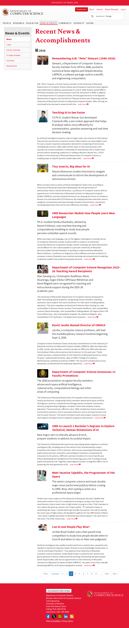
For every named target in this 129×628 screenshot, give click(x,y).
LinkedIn (66, 616)
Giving (90, 23)
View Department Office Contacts (58, 591)
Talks (8, 44)
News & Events (48, 23)
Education (32, 23)
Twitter (54, 616)
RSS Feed (72, 616)
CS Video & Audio (13, 55)
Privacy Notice (67, 621)
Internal (99, 9)
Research (18, 23)
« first (45, 573)
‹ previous (55, 573)
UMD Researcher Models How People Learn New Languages (83, 215)
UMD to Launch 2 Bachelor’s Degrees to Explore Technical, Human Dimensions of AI (83, 428)
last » (115, 573)
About (91, 9)
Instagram (60, 616)
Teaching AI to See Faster (68, 112)
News (9, 39)
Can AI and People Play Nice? (71, 527)
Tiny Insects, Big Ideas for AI (71, 166)
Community (65, 23)
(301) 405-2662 (63, 611)
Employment (81, 9)
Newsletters (11, 66)
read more (82, 104)
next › (107, 573)
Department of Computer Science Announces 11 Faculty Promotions (84, 374)
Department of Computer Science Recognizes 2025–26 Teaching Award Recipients (86, 269)
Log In (123, 9)
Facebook (48, 616)
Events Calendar (13, 50)
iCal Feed (10, 60)
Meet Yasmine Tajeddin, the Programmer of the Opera (83, 474)
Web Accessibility (53, 621)
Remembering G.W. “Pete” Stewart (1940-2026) (84, 58)
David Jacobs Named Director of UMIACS (78, 325)
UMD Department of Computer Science (22, 12)
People (7, 23)
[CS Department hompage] (105, 593)
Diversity (79, 23)
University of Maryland (64, 3)
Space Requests (111, 9)
